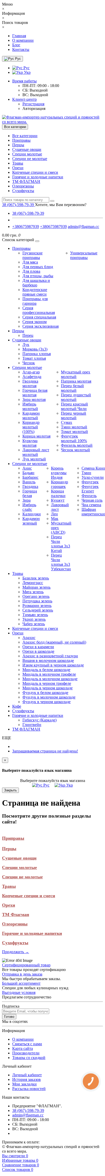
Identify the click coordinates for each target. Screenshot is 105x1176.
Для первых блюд (37, 267)
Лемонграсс (32, 582)
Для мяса (30, 262)
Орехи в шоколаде (38, 651)
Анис (27, 468)
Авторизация (33, 108)
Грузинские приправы (32, 255)
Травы (17, 163)
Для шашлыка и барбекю (36, 282)
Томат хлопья (34, 358)
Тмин (86, 473)
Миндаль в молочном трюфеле (49, 674)
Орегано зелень (35, 596)
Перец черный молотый (73, 415)
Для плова (31, 271)
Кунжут (57, 500)
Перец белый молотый (72, 388)
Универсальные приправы (83, 255)
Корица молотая (36, 436)
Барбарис (30, 477)
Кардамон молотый (31, 415)
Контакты (20, 49)
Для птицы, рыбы (37, 276)
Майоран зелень (36, 587)
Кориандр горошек (59, 484)
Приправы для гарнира (35, 301)
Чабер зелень (33, 624)
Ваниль (28, 482)
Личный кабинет (27, 1075)
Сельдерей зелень (37, 610)
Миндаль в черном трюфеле (46, 683)
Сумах (66, 422)
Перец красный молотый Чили (74, 406)
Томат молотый (74, 431)
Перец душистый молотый (76, 397)
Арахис (28, 637)
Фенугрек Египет (90, 488)
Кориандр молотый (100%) (31, 427)
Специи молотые (27, 154)
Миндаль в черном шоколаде (47, 688)
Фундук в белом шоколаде (45, 692)
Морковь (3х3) (34, 349)
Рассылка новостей (29, 1088)
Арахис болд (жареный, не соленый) (54, 642)
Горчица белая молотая (34, 392)
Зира (26, 500)
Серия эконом (34, 322)
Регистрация (33, 104)
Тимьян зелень (35, 615)
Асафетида (31, 376)
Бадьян (28, 473)
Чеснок (28, 363)
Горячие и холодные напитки (37, 177)
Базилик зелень (35, 578)
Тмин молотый (74, 427)
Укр (27, 72)
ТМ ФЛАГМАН (26, 181)
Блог (16, 45)
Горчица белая (29, 493)
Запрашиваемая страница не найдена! (45, 751)
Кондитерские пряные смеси (34, 291)
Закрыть (10, 790)
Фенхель (89, 495)
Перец (27, 335)
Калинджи (31, 514)
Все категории (24, 136)
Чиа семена (91, 505)
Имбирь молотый (30, 406)
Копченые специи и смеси (35, 172)
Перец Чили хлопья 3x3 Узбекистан (61, 562)
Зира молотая (34, 399)
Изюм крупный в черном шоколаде (53, 665)
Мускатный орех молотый (75, 374)
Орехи (17, 168)
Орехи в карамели (38, 647)
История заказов (26, 1079)
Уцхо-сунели (93, 477)
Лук (25, 344)
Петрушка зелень (37, 601)
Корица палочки (58, 493)
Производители (26, 1053)
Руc (26, 68)
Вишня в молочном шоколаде (48, 660)
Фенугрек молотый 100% (74, 438)
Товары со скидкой (28, 1057)
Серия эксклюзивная (40, 326)
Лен (54, 514)
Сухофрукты (23, 190)
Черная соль (92, 500)
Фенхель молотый (77, 445)
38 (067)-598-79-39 (28, 213)
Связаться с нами (27, 1044)
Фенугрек (90, 482)
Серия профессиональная (38, 310)
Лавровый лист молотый (35, 452)
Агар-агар (31, 372)
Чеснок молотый (75, 450)
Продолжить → (15, 952)
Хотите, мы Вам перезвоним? (60, 204)
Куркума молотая (29, 443)
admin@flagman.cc (83, 226)
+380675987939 (25, 226)
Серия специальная (39, 317)
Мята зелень (33, 592)
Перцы (18, 145)
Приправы (21, 140)
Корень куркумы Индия (59, 473)
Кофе (16, 706)
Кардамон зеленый (31, 520)
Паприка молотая (76, 381)
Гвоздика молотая (30, 383)
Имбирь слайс (29, 507)
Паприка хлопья (36, 354)
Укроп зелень (34, 619)
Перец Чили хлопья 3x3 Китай (60, 544)
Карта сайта (22, 1048)
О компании (23, 40)
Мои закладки (24, 1084)
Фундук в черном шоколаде (46, 702)
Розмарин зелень (36, 605)
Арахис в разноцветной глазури (50, 656)
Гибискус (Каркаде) (39, 720)
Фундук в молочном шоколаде (48, 697)
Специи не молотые (29, 158)
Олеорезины (23, 186)
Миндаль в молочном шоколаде (49, 679)
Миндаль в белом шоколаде (46, 669)
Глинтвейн (31, 724)
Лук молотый (34, 459)
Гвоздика (30, 486)
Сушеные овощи (26, 149)
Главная (19, 36)
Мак (54, 518)
